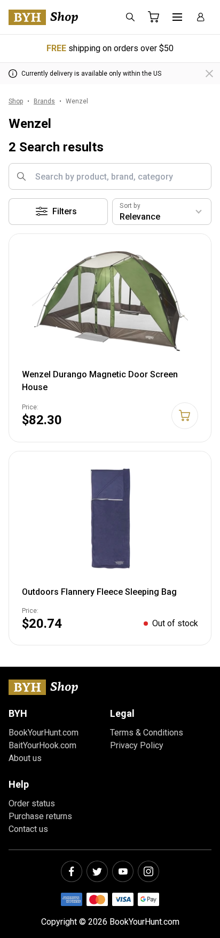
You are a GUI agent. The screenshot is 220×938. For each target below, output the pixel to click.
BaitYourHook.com (42, 745)
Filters (64, 211)
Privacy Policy (136, 745)
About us (25, 758)
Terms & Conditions (146, 732)
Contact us (28, 829)
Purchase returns (40, 816)
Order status (32, 803)
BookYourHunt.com (43, 732)
